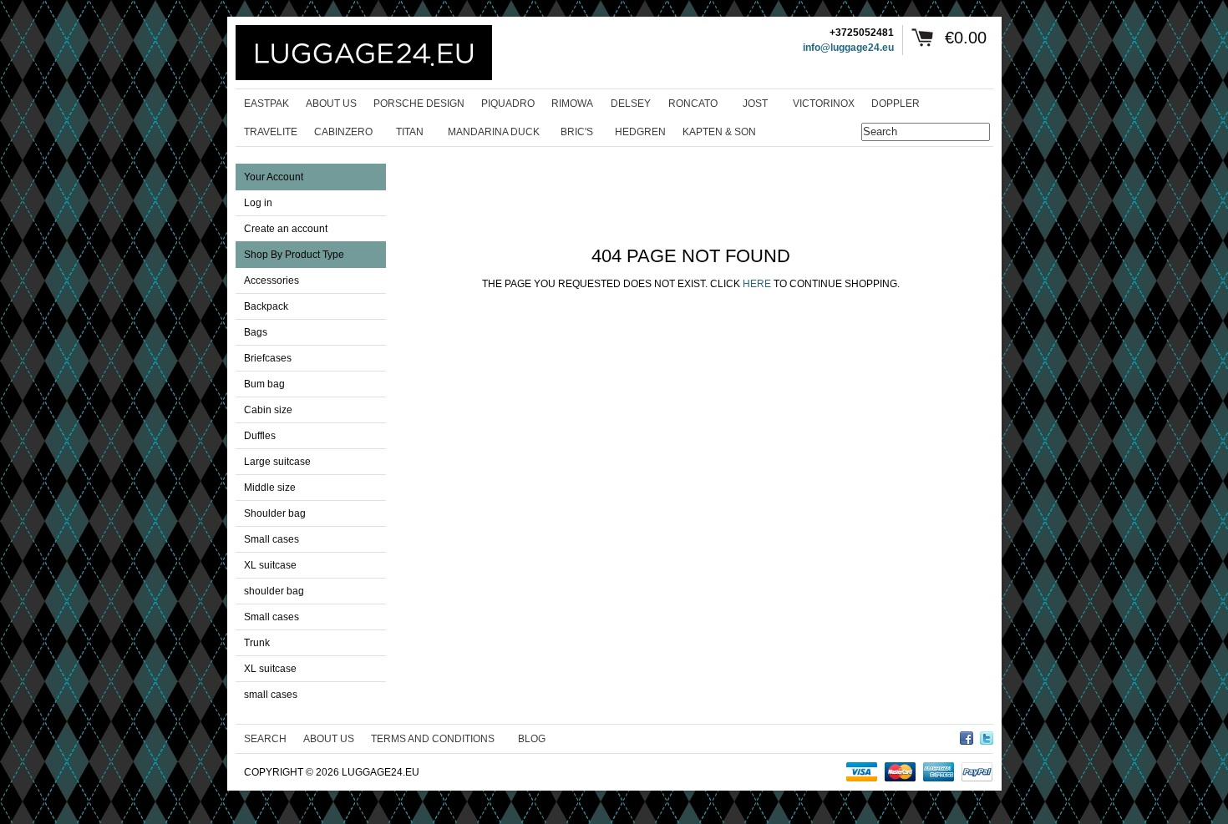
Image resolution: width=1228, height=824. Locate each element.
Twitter (986, 735)
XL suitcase (270, 565)
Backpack (266, 306)
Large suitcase (277, 462)
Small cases (271, 539)
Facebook (966, 735)
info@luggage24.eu (848, 47)
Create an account (285, 229)
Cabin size (268, 410)
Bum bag (264, 384)
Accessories (271, 280)
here (757, 284)
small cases (270, 694)
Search (265, 739)
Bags (255, 332)
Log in (258, 203)
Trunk (257, 643)
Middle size (270, 487)
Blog (531, 739)
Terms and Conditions (433, 739)
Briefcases (268, 358)
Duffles (260, 436)
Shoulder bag (275, 513)
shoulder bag (274, 591)
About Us (328, 739)
